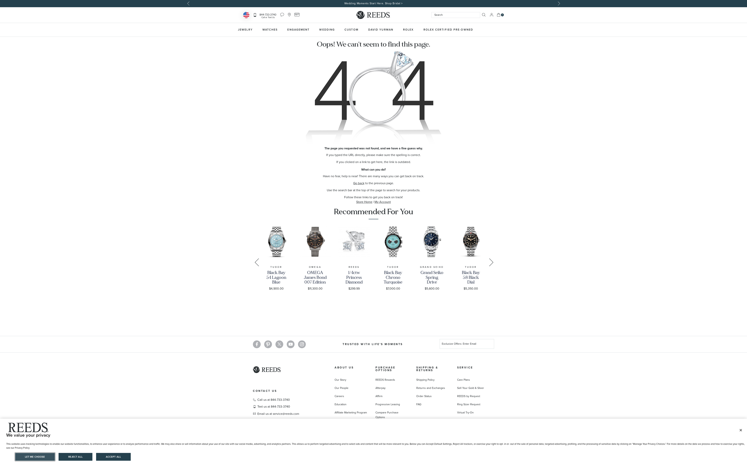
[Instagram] (302, 344)
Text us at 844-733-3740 (273, 406)
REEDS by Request (468, 396)
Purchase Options (385, 369)
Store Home (364, 202)
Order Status (424, 396)
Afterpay (380, 388)
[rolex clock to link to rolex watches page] (499, 30)
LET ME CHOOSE (35, 457)
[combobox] (455, 15)
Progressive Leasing (387, 404)
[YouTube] (291, 344)
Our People (341, 388)
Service (465, 368)
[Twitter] (279, 344)
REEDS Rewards (385, 380)
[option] (373, 3)
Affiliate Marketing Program (351, 413)
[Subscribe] (489, 344)
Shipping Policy (425, 380)
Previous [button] (189, 3)
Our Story (340, 380)
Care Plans (463, 380)
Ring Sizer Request (468, 404)
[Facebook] (257, 344)
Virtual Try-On (465, 413)
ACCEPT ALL (113, 457)
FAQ (418, 404)
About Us (344, 368)
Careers (339, 396)
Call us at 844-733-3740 (273, 399)
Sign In (491, 15)
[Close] (740, 430)
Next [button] (558, 3)
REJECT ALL (75, 457)
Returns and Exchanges (430, 388)
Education (340, 404)
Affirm (378, 396)
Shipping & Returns (427, 369)
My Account (382, 202)
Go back (358, 183)
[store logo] (373, 15)
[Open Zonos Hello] (246, 15)
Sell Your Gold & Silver (470, 388)
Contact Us (265, 391)
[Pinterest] (268, 344)
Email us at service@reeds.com (278, 413)
